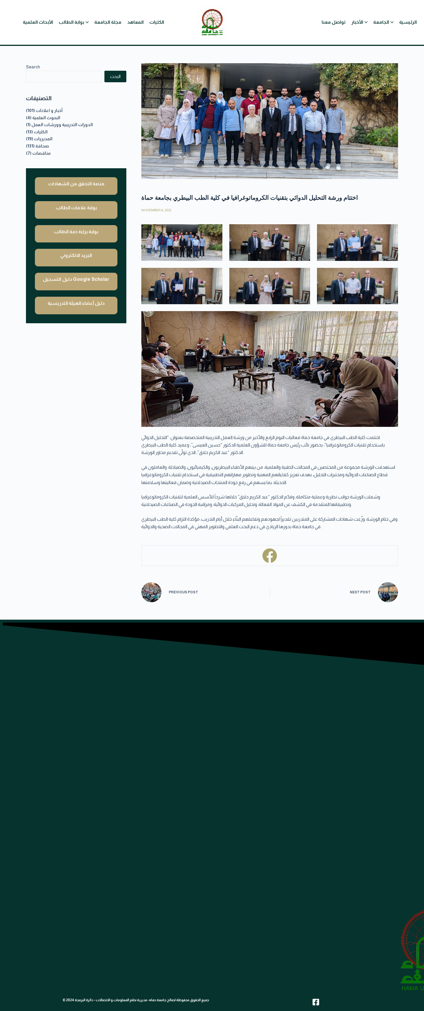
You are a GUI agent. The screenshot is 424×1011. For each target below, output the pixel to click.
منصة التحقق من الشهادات (76, 183)
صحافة (42, 146)
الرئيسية (408, 22)
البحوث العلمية (46, 117)
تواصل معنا (334, 22)
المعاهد (135, 22)
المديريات (43, 139)
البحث (115, 76)
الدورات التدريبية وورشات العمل (62, 124)
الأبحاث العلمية (38, 22)
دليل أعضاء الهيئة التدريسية (76, 303)
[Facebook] (270, 555)
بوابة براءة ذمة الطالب (76, 231)
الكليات (156, 22)
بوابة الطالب (71, 22)
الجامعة (381, 22)
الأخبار (357, 22)
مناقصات (41, 153)
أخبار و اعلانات (49, 110)
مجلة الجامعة (107, 22)
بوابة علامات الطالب (76, 207)
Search (33, 66)
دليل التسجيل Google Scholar (76, 279)
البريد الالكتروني (76, 255)
